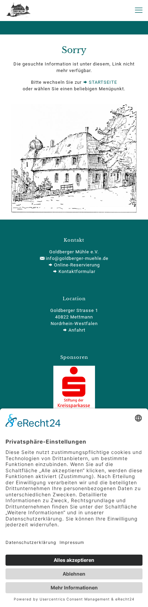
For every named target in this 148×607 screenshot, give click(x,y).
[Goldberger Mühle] (18, 10)
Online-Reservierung (76, 264)
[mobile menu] (139, 10)
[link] (74, 158)
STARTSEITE (102, 82)
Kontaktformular (76, 271)
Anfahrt (76, 330)
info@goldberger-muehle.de (76, 258)
